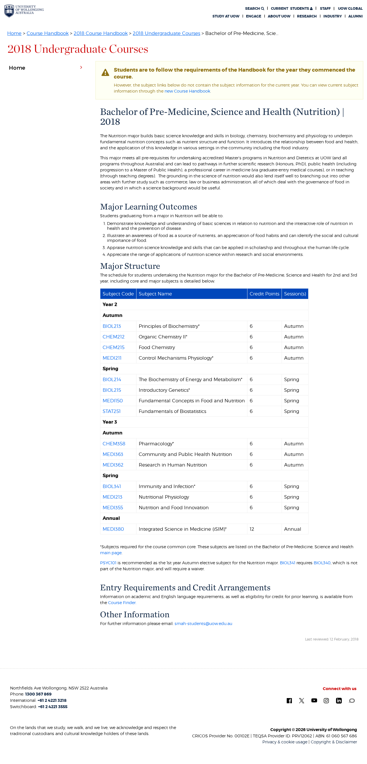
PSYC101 (108, 562)
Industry (332, 16)
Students (290, 8)
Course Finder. (122, 602)
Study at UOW (225, 16)
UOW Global (350, 8)
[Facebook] (289, 700)
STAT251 (112, 411)
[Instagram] (326, 700)
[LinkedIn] (339, 700)
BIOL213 (112, 326)
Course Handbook (48, 33)
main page (111, 552)
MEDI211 (112, 358)
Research (307, 16)
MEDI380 (113, 529)
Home (14, 33)
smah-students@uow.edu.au (203, 623)
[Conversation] (351, 700)
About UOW (279, 16)
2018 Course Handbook (101, 33)
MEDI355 (113, 507)
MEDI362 (113, 465)
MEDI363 (113, 454)
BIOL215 (112, 390)
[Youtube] (314, 700)
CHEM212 (114, 337)
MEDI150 (113, 400)
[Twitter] (301, 700)
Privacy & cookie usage (284, 741)
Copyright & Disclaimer (334, 741)
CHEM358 (114, 443)
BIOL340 (322, 562)
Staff (325, 8)
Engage (253, 16)
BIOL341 (112, 486)
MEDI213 (112, 497)
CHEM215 (113, 347)
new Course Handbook (187, 91)
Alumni (355, 16)
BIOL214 (112, 379)
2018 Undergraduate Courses (166, 33)
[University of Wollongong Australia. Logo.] (24, 11)
